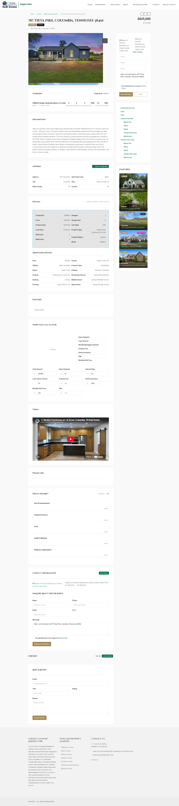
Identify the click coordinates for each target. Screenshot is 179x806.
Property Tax (63, 379)
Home (90, 5)
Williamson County (67, 747)
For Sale (38, 14)
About (125, 5)
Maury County (66, 751)
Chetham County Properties (70, 765)
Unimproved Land (130, 133)
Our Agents (115, 5)
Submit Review (39, 718)
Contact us (94, 760)
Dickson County (66, 754)
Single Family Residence (51, 14)
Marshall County (66, 768)
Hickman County (66, 758)
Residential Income (128, 108)
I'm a (74, 610)
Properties (100, 5)
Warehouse (128, 136)
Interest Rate (90, 369)
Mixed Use (127, 122)
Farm (122, 115)
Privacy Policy (169, 5)
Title (34, 689)
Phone (74, 600)
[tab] (99, 40)
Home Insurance (91, 379)
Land (122, 111)
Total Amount (37, 369)
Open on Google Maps (101, 166)
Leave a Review (107, 656)
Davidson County (67, 761)
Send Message (126, 94)
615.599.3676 (69, 585)
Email (35, 610)
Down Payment (64, 369)
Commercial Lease (127, 140)
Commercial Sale (127, 119)
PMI (60, 388)
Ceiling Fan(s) (39, 310)
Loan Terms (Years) (40, 379)
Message (36, 620)
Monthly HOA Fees (39, 388)
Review (35, 698)
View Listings (104, 573)
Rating (74, 689)
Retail (126, 129)
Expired (40, 25)
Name (35, 600)
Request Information (41, 644)
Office (126, 126)
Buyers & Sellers (140, 5)
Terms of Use (62, 638)
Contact (156, 5)
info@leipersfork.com (103, 755)
